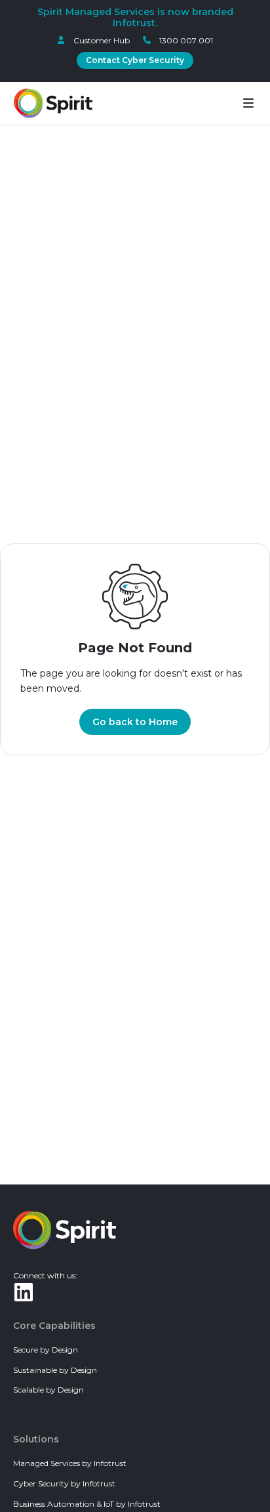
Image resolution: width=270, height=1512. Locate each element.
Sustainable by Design (55, 1370)
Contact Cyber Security (135, 60)
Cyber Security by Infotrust (64, 1483)
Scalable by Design (48, 1390)
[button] (248, 103)
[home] (53, 103)
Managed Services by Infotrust (69, 1463)
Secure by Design (45, 1349)
